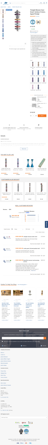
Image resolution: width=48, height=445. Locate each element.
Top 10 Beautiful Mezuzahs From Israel (41, 304)
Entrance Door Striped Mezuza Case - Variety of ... (18, 170)
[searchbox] (7, 229)
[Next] (3, 39)
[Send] (45, 338)
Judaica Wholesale (4, 356)
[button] (17, 20)
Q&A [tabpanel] (10, 209)
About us (2, 352)
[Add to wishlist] (25, 44)
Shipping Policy (3, 373)
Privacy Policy (37, 341)
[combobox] (24, 3)
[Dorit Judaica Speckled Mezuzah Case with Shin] (30, 187)
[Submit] (10, 3)
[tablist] (24, 209)
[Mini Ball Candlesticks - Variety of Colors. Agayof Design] (30, 163)
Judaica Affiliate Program (5, 358)
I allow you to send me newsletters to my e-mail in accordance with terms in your (22, 341)
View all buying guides (22, 284)
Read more (33, 270)
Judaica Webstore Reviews (6, 361)
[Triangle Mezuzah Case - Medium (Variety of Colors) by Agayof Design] (6, 163)
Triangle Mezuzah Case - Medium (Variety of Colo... (6, 194)
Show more (24, 148)
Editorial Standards (4, 363)
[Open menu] (1, 3)
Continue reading (5, 320)
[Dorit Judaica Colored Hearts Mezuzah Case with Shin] (18, 187)
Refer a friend (3, 383)
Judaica (9, 6)
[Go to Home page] (5, 3)
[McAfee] (24, 423)
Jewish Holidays (4, 365)
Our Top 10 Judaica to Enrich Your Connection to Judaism (30, 305)
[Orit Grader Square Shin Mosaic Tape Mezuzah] (42, 163)
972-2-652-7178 (5, 397)
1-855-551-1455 (5, 410)
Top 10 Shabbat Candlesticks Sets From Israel (17, 304)
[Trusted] (17, 423)
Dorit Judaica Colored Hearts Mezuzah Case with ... (18, 194)
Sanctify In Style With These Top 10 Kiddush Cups (6, 304)
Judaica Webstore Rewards (6, 385)
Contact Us (3, 354)
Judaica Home (3, 6)
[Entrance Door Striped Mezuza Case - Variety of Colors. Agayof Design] (18, 163)
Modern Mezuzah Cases (17, 6)
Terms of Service (4, 377)
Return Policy (3, 375)
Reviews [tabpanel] (5, 209)
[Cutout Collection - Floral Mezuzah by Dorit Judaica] (41, 187)
